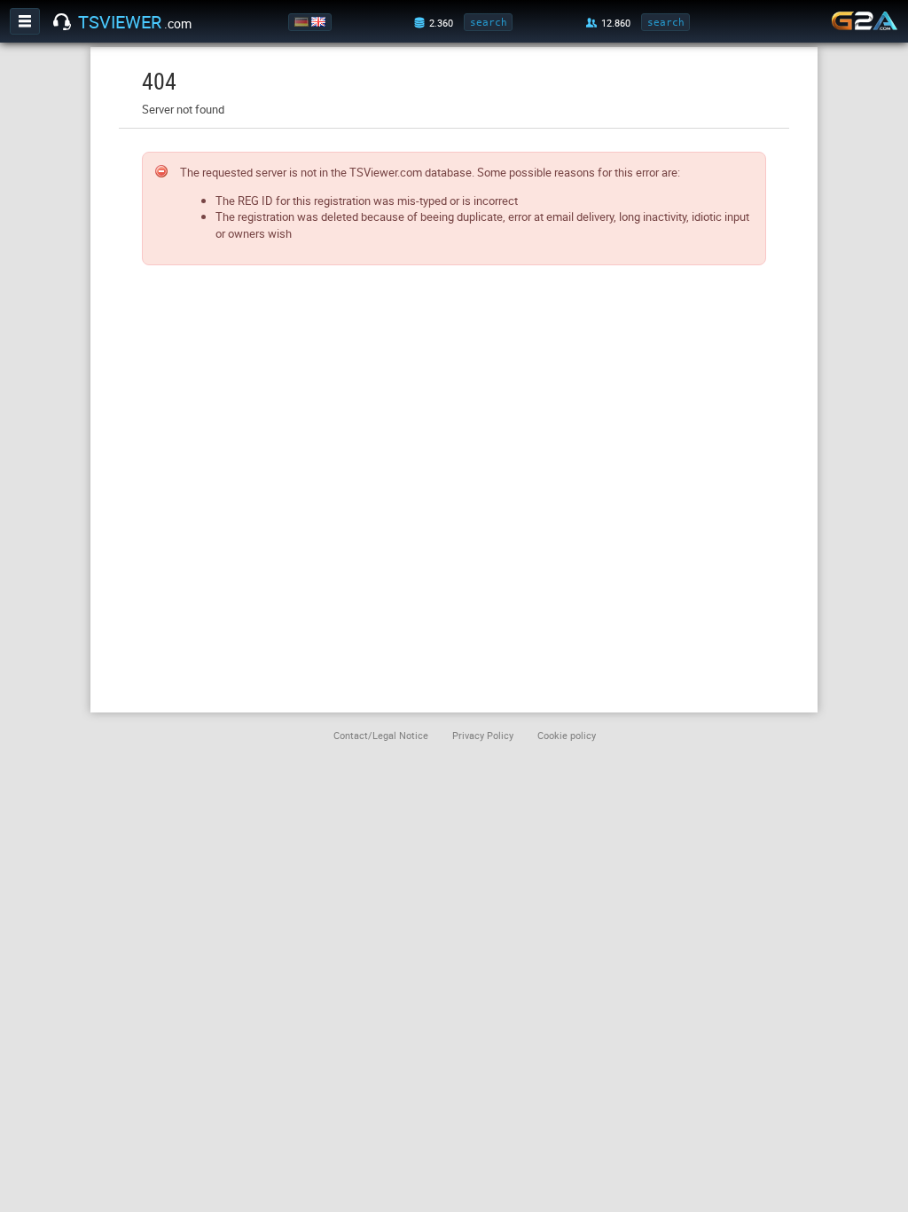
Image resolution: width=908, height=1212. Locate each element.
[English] (319, 22)
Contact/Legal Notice (380, 735)
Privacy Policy (482, 735)
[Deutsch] (302, 22)
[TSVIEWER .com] (62, 22)
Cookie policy (566, 735)
